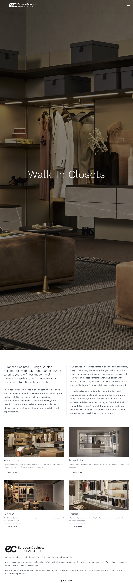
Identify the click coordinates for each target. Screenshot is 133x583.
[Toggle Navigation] (128, 5)
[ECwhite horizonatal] (22, 2)
